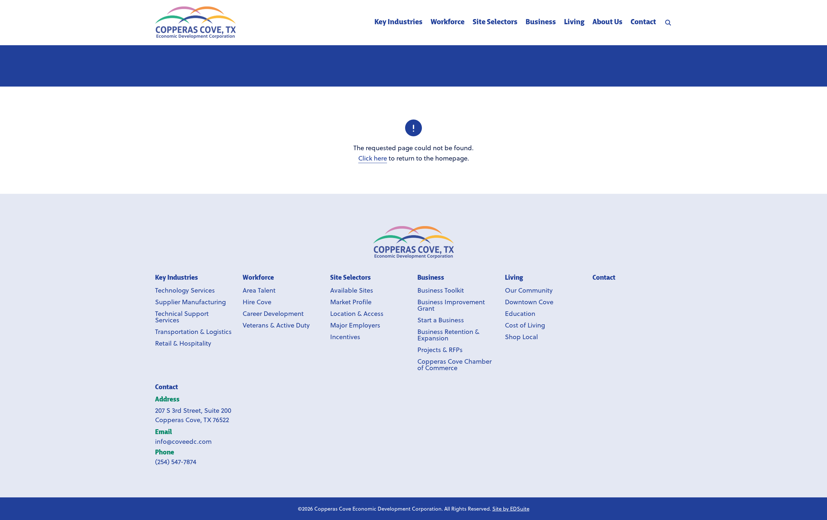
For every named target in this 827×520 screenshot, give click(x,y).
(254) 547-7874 (175, 461)
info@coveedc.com (183, 441)
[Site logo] (195, 22)
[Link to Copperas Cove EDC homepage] (413, 242)
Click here (372, 158)
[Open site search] (668, 22)
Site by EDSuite (510, 508)
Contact (166, 387)
